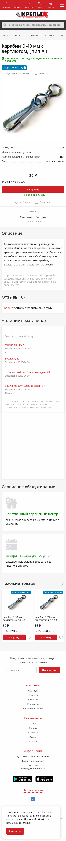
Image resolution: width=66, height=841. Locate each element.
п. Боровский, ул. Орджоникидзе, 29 (27, 372)
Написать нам (33, 790)
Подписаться (49, 669)
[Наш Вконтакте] (33, 799)
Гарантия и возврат (33, 760)
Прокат (33, 728)
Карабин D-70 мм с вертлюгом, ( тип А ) (46, 618)
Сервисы (33, 732)
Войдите (9, 308)
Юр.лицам (33, 690)
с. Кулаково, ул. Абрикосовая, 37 (25, 385)
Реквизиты (33, 704)
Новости (33, 695)
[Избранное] (29, 638)
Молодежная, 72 (15, 345)
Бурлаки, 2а (12, 358)
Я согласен (15, 831)
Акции (33, 736)
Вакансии (33, 699)
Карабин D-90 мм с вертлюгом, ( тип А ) (14, 618)
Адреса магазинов (33, 708)
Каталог (33, 723)
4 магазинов (34, 221)
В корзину (33, 189)
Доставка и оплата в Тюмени (33, 756)
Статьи (33, 741)
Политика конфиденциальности (33, 767)
